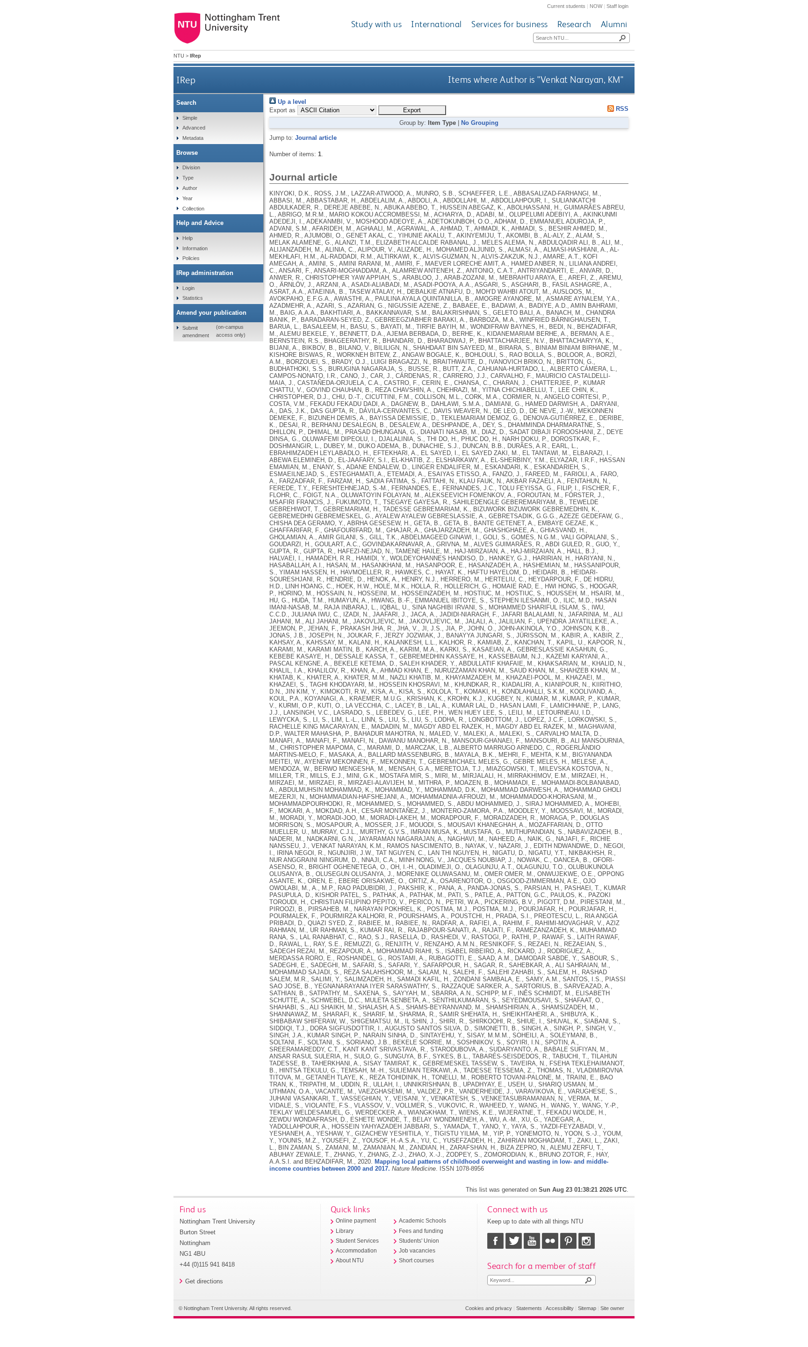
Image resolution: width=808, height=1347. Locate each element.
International (436, 24)
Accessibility (560, 1308)
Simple (189, 118)
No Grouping (479, 122)
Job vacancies (417, 1250)
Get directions (204, 1281)
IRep (185, 80)
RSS (621, 108)
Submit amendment (195, 331)
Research (574, 24)
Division (191, 167)
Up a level (291, 101)
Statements (529, 1308)
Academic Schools (422, 1221)
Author (189, 188)
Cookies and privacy (488, 1308)
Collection (193, 208)
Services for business (509, 24)
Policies (191, 258)
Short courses (416, 1260)
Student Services (357, 1241)
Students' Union (419, 1241)
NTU (178, 55)
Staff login (617, 6)
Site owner (612, 1308)
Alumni (614, 24)
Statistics (192, 298)
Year (187, 198)
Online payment (356, 1221)
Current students (566, 6)
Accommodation (356, 1250)
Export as (282, 110)
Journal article (316, 137)
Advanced (193, 127)
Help (187, 238)
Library (345, 1231)
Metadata (192, 138)
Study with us (376, 24)
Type (188, 178)
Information (195, 248)
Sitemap (587, 1308)
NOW (596, 6)
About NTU (350, 1260)
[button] (412, 110)
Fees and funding (421, 1231)
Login (188, 288)
